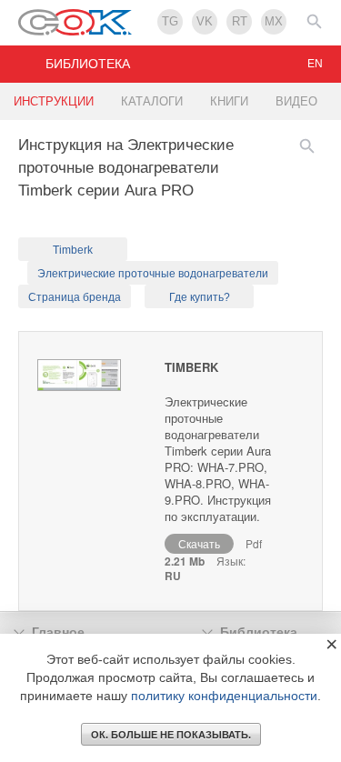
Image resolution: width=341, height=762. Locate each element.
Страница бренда (74, 297)
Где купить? (199, 297)
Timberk (73, 250)
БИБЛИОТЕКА (87, 63)
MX (274, 21)
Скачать (199, 543)
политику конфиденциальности (224, 695)
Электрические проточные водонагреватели (152, 273)
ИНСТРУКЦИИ (54, 101)
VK (204, 21)
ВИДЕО (296, 101)
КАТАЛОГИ (152, 101)
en (315, 63)
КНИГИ (229, 101)
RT (239, 21)
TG (170, 21)
